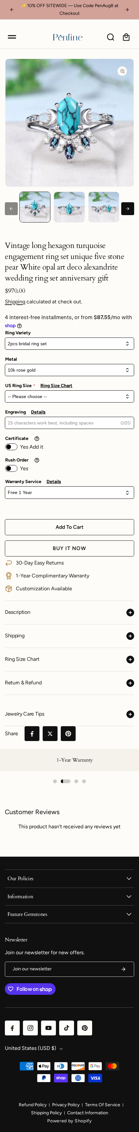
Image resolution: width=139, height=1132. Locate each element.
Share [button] (11, 733)
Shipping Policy (46, 1113)
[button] (12, 37)
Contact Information (87, 1113)
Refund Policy (33, 1105)
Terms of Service (102, 1105)
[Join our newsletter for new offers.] (123, 969)
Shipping (15, 302)
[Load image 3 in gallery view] (103, 207)
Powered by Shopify (69, 1121)
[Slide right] (127, 208)
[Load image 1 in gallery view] (34, 207)
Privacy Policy (66, 1105)
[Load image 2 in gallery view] (69, 207)
